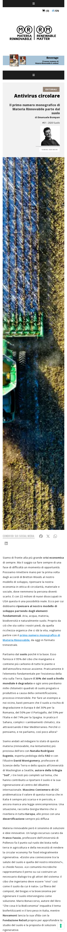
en (57, 10)
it (53, 10)
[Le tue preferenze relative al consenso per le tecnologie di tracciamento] (60, 925)
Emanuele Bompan (49, 117)
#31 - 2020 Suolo (51, 122)
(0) (47, 10)
